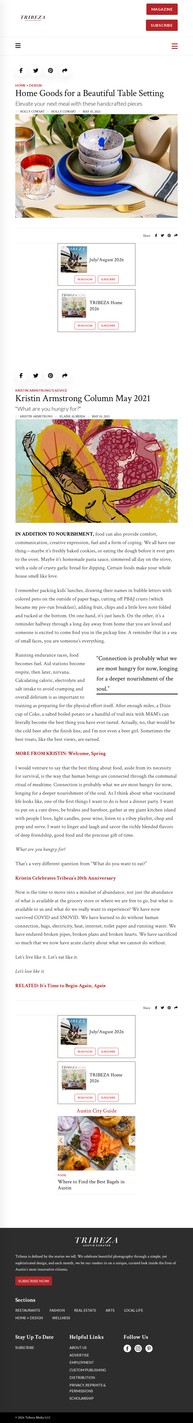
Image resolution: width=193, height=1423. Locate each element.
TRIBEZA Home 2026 (105, 305)
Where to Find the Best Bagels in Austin (91, 1184)
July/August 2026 (106, 259)
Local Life (24, 1253)
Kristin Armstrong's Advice (41, 390)
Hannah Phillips (33, 1298)
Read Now (85, 279)
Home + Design (28, 85)
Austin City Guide (96, 1110)
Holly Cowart (32, 111)
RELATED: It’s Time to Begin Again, (60, 985)
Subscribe (108, 279)
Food (62, 1175)
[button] (61, 1141)
